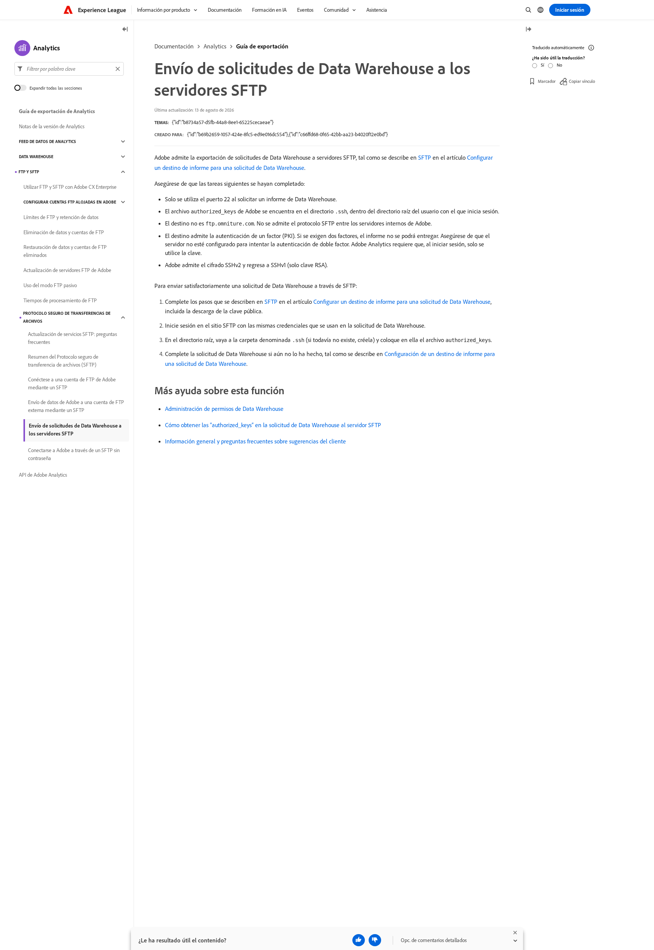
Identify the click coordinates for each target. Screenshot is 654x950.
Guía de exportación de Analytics (57, 111)
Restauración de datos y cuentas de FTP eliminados (65, 251)
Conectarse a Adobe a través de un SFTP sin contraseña (74, 454)
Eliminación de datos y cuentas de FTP (63, 232)
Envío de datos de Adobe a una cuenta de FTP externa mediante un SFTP (76, 406)
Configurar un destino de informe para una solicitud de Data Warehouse (401, 301)
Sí (542, 65)
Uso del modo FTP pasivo (50, 285)
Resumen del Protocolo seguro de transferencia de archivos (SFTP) (63, 360)
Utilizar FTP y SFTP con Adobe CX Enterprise (70, 186)
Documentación (174, 46)
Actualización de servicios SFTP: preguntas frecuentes (72, 338)
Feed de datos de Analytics (47, 141)
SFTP (424, 157)
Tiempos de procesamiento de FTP (60, 300)
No (559, 65)
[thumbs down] (375, 940)
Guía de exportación (262, 46)
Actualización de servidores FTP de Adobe (67, 270)
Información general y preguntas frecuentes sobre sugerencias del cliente (255, 441)
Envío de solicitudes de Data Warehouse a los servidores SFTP (75, 429)
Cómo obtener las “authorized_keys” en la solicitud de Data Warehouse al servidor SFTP (273, 425)
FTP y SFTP (29, 171)
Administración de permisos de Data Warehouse (224, 408)
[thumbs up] (358, 940)
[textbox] (69, 69)
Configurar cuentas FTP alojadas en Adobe (69, 202)
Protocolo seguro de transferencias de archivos (67, 317)
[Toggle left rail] (125, 29)
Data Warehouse (36, 156)
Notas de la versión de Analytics (51, 126)
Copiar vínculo (582, 81)
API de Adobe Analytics (43, 474)
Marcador (547, 81)
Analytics (215, 46)
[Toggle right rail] (528, 29)
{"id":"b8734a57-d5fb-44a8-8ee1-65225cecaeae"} (223, 122)
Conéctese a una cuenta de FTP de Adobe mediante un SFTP (72, 383)
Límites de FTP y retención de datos (60, 217)
